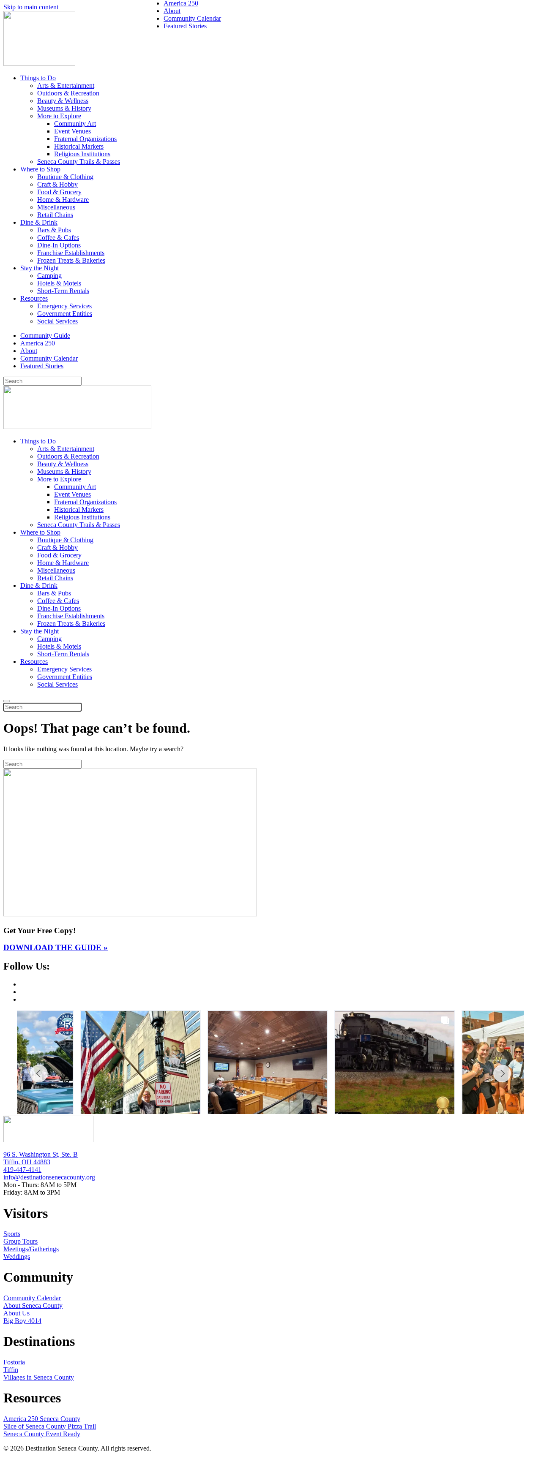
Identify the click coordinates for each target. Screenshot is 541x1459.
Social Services (57, 321)
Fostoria (14, 1362)
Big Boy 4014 (22, 1320)
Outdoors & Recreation (68, 93)
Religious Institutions (82, 154)
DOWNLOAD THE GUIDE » (55, 947)
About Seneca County (33, 1305)
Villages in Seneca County (38, 1377)
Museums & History (64, 108)
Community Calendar (49, 358)
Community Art (75, 123)
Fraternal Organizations (85, 138)
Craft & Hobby (57, 184)
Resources (34, 298)
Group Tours (20, 1241)
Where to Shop (40, 169)
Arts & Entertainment (65, 85)
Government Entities (64, 313)
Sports (11, 1233)
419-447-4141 (22, 1169)
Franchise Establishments (70, 252)
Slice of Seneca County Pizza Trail (49, 1426)
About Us (16, 1313)
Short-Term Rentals (63, 290)
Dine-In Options (59, 245)
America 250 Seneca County (41, 1418)
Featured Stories (41, 366)
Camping (49, 275)
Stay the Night (39, 268)
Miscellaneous (56, 207)
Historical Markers (79, 146)
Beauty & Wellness (62, 100)
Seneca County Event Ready (41, 1433)
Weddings (16, 1256)
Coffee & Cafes (58, 237)
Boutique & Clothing (65, 176)
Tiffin (10, 1369)
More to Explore (59, 116)
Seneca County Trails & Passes (78, 161)
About (28, 350)
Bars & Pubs (54, 230)
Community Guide (45, 335)
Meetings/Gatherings (31, 1249)
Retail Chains (55, 214)
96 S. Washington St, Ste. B (40, 1154)
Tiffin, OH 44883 (26, 1162)
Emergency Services (64, 306)
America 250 (37, 343)
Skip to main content (30, 7)
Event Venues (72, 131)
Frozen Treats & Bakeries (71, 260)
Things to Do (38, 78)
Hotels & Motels (59, 283)
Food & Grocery (59, 192)
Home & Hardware (63, 199)
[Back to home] (39, 63)
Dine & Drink (38, 222)
